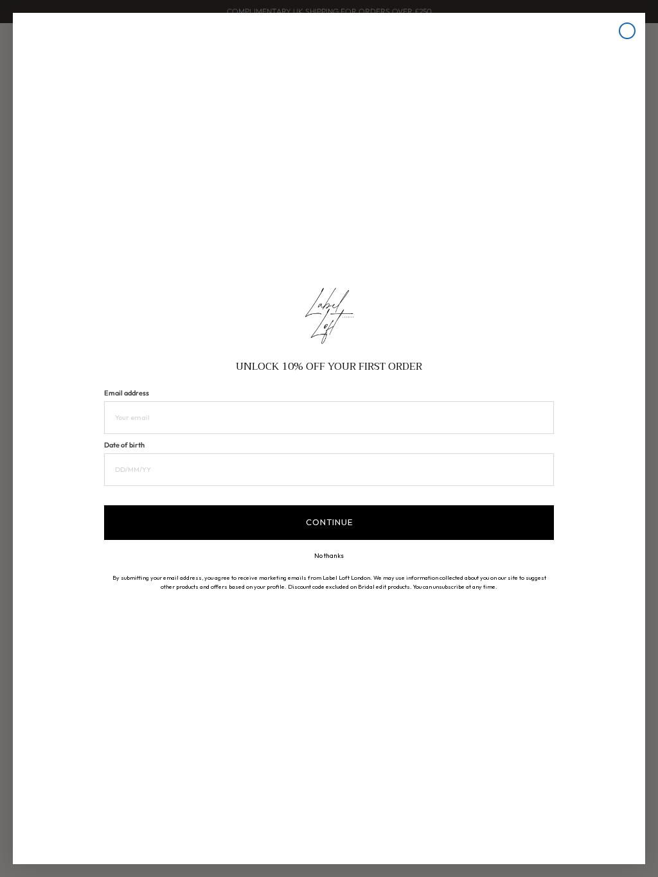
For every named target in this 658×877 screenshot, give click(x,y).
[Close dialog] (627, 31)
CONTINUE (329, 522)
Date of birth (124, 444)
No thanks (329, 556)
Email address (126, 392)
